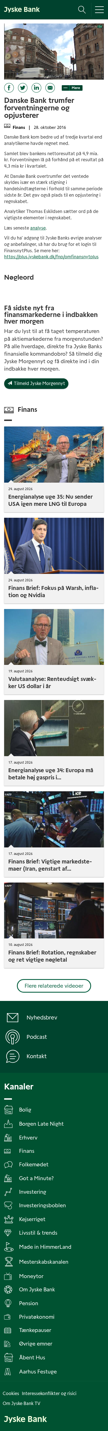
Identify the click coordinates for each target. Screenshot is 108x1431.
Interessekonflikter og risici (49, 1393)
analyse (38, 228)
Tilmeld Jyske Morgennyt (38, 383)
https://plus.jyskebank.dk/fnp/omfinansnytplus (51, 257)
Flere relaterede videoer (54, 985)
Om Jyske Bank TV (21, 1403)
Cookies (11, 1393)
